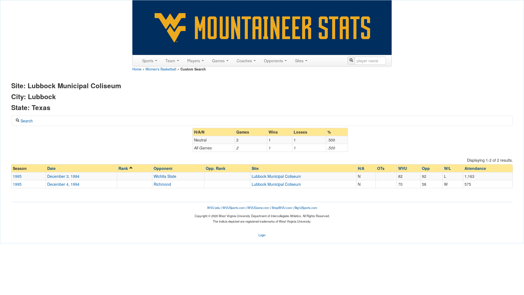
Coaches (245, 60)
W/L (447, 168)
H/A (361, 168)
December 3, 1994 (63, 176)
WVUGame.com (258, 207)
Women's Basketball (160, 69)
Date (51, 168)
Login (262, 235)
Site (255, 168)
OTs (381, 168)
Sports (148, 60)
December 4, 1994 (63, 184)
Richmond (162, 184)
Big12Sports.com (305, 207)
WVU (402, 168)
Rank (123, 168)
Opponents (274, 60)
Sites (300, 60)
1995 (17, 176)
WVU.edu (213, 207)
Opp (426, 168)
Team (170, 60)
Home (136, 69)
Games (219, 60)
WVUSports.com (233, 207)
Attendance (475, 168)
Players (194, 60)
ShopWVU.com (282, 207)
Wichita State (165, 176)
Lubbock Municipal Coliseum (276, 176)
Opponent (163, 168)
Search (26, 120)
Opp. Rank (215, 168)
